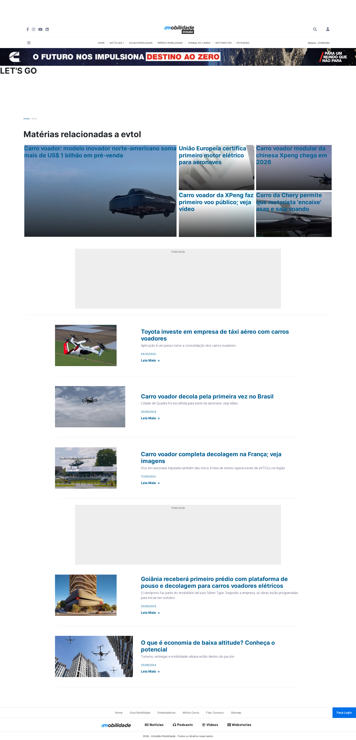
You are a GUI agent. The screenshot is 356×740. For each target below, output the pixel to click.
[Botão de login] (327, 29)
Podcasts (184, 725)
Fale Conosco (215, 712)
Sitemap (236, 712)
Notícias (156, 725)
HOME (101, 42)
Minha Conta (191, 712)
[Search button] (315, 29)
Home (26, 118)
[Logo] (179, 29)
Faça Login (344, 712)
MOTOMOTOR (223, 42)
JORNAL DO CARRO (199, 42)
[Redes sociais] (28, 29)
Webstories (241, 725)
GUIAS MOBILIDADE (141, 42)
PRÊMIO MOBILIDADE (170, 42)
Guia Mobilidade (140, 712)
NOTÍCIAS (116, 42)
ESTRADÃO (243, 42)
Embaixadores (167, 712)
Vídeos (211, 725)
